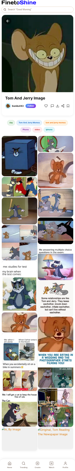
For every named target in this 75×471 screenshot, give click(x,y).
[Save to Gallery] (33, 146)
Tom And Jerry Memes (29, 122)
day (11, 122)
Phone (26, 129)
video (37, 129)
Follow (31, 106)
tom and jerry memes (56, 122)
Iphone (49, 129)
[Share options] (33, 139)
